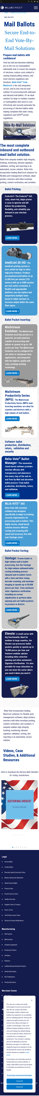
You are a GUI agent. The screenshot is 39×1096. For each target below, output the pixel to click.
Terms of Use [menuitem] (9, 910)
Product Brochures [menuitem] (10, 982)
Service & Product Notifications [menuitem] (14, 920)
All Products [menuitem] (8, 934)
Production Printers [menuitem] (10, 950)
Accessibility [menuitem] (8, 862)
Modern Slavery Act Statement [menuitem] (14, 878)
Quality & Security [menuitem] (10, 899)
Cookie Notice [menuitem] (9, 867)
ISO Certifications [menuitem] (10, 977)
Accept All (19, 1081)
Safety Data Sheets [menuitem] (10, 971)
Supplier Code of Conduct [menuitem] (12, 904)
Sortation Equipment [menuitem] (11, 945)
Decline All (19, 1087)
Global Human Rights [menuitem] (11, 883)
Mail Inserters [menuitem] (9, 939)
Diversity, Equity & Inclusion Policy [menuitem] (15, 872)
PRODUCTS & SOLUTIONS (18, 13)
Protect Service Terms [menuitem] (11, 894)
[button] (12, 847)
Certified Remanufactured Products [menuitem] (15, 966)
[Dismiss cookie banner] (31, 1000)
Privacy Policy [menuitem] (9, 888)
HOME (6, 13)
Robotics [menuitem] (7, 961)
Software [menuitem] (7, 955)
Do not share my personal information (19, 1075)
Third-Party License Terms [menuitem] (12, 915)
